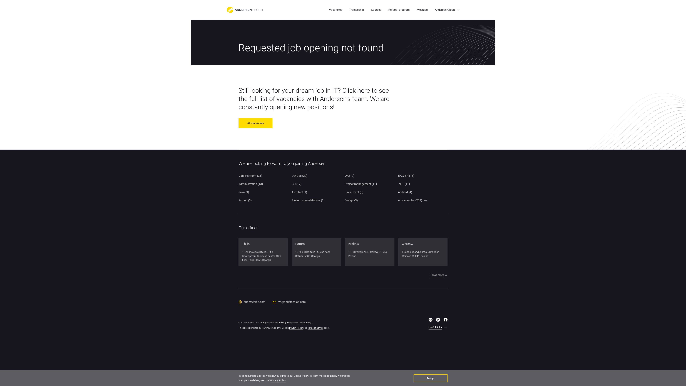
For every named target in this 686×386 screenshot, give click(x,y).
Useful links (435, 327)
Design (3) (351, 200)
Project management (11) (361, 184)
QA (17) (349, 175)
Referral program (399, 9)
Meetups (422, 9)
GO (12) (297, 184)
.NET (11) (404, 184)
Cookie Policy (301, 375)
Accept (430, 378)
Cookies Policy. (304, 322)
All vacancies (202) (410, 200)
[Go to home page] (245, 10)
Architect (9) (299, 192)
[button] (447, 10)
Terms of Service (315, 328)
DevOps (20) (299, 175)
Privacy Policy (286, 322)
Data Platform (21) (250, 175)
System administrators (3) (308, 200)
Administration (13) (250, 184)
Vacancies (335, 9)
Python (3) (245, 200)
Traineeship (356, 9)
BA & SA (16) (406, 175)
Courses (376, 9)
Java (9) (243, 192)
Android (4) (405, 192)
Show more (437, 275)
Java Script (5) (354, 192)
